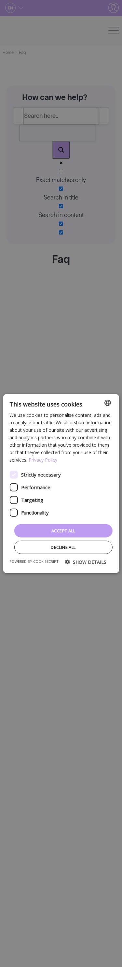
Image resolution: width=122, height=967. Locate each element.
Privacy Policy (43, 460)
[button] (85, 562)
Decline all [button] (63, 547)
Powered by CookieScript (34, 561)
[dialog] (61, 483)
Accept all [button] (63, 530)
